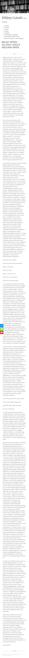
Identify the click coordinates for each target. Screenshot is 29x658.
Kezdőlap (6, 26)
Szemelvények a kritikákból (11, 35)
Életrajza (6, 27)
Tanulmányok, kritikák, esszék (11, 36)
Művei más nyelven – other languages (13, 38)
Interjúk (6, 31)
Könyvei (6, 29)
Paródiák (6, 33)
